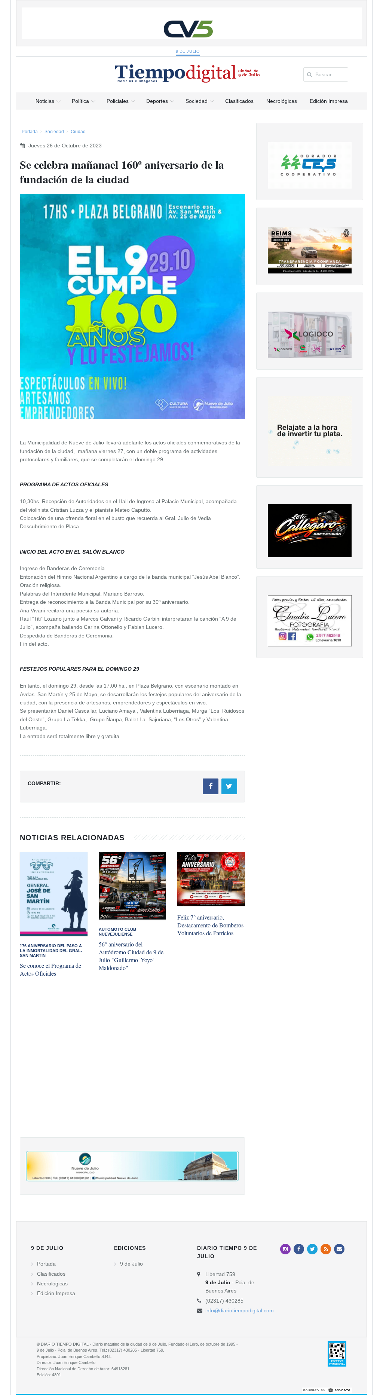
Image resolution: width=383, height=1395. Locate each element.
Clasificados (51, 1274)
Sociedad (54, 131)
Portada (30, 131)
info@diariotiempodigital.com (239, 1310)
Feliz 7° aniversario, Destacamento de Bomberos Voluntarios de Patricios (210, 925)
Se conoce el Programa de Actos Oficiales (50, 969)
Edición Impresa (56, 1293)
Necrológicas (52, 1284)
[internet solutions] (327, 1390)
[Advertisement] (132, 1069)
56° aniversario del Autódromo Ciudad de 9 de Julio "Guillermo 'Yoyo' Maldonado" (131, 956)
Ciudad (78, 131)
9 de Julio (188, 51)
